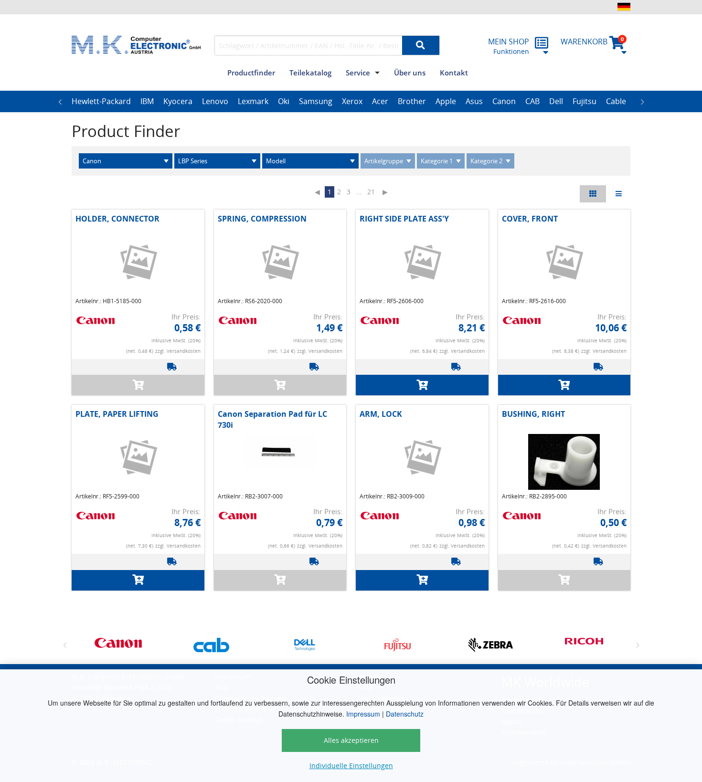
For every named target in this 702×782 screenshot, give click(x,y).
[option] (101, 102)
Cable (616, 101)
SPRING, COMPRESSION (262, 218)
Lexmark (253, 101)
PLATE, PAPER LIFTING (117, 414)
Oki (283, 101)
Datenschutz (405, 714)
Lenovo (215, 101)
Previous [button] (59, 101)
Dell (556, 101)
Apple (446, 101)
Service (358, 72)
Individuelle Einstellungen (351, 765)
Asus (474, 101)
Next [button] (642, 101)
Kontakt (454, 72)
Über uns (409, 72)
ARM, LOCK (381, 414)
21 (371, 191)
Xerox (352, 101)
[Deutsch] (623, 6)
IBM (147, 101)
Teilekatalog (310, 72)
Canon (504, 101)
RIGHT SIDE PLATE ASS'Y (404, 218)
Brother (412, 101)
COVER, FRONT (530, 218)
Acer (380, 101)
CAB (532, 101)
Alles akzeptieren (351, 740)
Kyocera (177, 101)
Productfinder (251, 72)
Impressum (363, 714)
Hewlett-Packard (101, 101)
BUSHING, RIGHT (533, 414)
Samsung (315, 101)
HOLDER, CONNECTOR (117, 218)
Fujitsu (584, 101)
